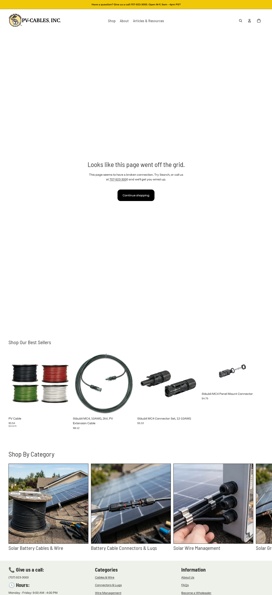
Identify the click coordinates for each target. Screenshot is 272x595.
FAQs (185, 585)
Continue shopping (136, 195)
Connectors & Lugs (108, 585)
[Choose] (64, 408)
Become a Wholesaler (196, 593)
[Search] (240, 20)
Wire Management (108, 593)
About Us (187, 577)
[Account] (249, 20)
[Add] (192, 408)
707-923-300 (117, 179)
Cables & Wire (104, 577)
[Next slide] (259, 507)
